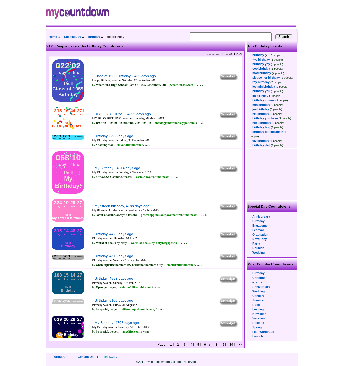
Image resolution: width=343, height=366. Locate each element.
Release (258, 323)
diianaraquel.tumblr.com (138, 309)
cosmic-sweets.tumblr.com (152, 177)
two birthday (261, 59)
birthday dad (261, 145)
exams (257, 282)
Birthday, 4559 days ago (114, 278)
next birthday (261, 123)
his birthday (260, 114)
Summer (258, 300)
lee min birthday (263, 86)
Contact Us (86, 357)
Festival (258, 230)
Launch (257, 336)
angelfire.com (130, 331)
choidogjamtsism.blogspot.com (175, 123)
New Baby (259, 239)
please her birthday (266, 77)
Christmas (259, 278)
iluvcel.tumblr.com (129, 145)
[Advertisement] (272, 174)
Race (256, 305)
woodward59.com (181, 85)
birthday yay (261, 64)
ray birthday (261, 82)
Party (256, 243)
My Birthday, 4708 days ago (117, 323)
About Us (60, 357)
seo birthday (261, 68)
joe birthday (260, 109)
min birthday (261, 105)
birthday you (261, 91)
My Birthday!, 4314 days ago (117, 168)
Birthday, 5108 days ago (114, 300)
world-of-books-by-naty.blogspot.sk (154, 243)
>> (239, 344)
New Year (259, 314)
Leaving (258, 309)
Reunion (258, 248)
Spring (257, 327)
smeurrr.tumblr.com (180, 265)
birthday (258, 55)
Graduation (260, 234)
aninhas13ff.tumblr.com (135, 287)
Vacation (258, 318)
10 (231, 344)
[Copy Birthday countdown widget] (228, 139)
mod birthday (261, 73)
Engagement (261, 225)
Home (53, 37)
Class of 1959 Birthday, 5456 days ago (125, 76)
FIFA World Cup (263, 332)
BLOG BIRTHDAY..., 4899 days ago (123, 114)
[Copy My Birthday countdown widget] (228, 326)
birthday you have (265, 118)
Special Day (72, 37)
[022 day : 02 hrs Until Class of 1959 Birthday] (68, 100)
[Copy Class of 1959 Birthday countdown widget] (228, 79)
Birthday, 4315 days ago (114, 256)
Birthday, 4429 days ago (114, 234)
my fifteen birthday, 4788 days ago (122, 206)
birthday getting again (267, 132)
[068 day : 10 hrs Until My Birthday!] (68, 192)
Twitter (113, 357)
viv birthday (260, 141)
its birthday (260, 96)
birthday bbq (261, 127)
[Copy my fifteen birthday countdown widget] (228, 209)
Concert (258, 296)
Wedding (258, 252)
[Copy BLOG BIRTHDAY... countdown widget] (228, 117)
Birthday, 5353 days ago (114, 136)
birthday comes (263, 100)
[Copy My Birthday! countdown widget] (228, 171)
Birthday (94, 37)
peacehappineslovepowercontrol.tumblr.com (169, 215)
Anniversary (261, 216)
